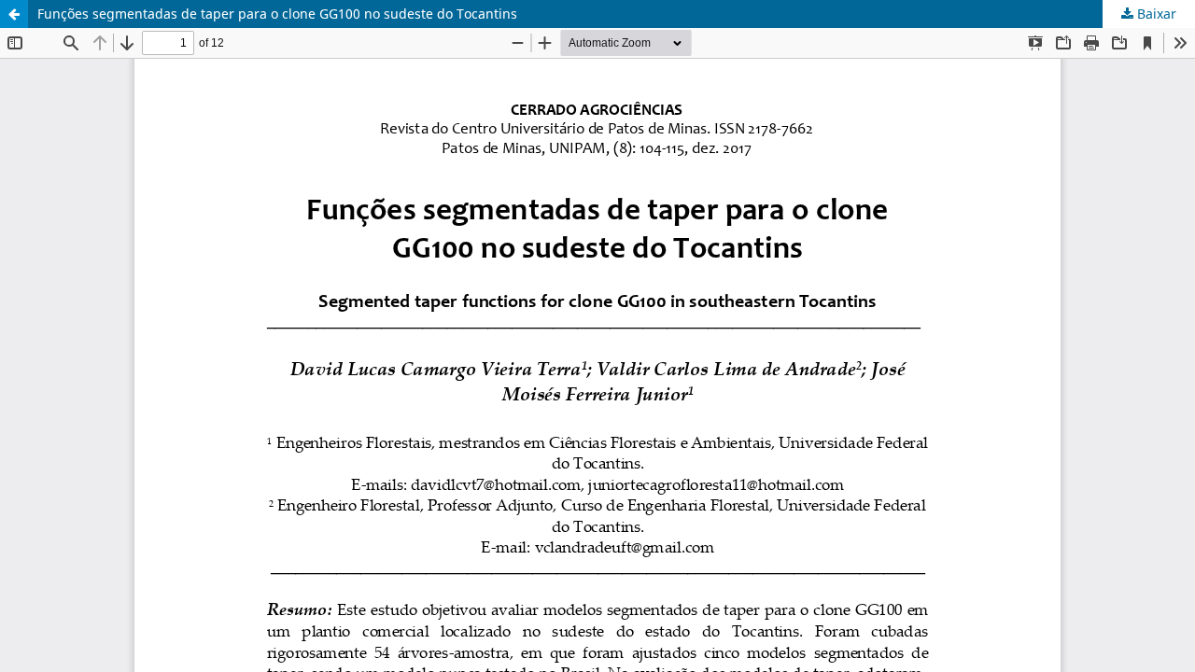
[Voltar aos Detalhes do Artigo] (14, 14)
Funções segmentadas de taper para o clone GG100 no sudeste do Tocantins (277, 13)
